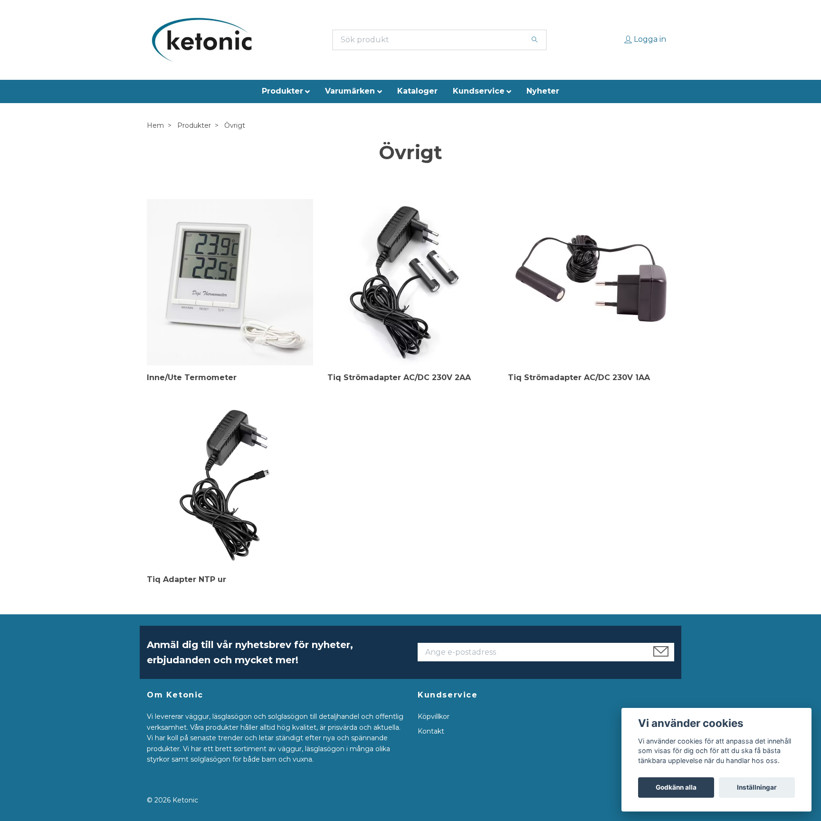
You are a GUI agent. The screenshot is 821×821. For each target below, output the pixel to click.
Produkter (282, 90)
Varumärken (350, 90)
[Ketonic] (201, 40)
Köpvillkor (433, 716)
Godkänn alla (676, 787)
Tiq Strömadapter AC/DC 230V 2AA (399, 377)
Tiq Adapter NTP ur (186, 579)
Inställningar (757, 787)
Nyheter (542, 90)
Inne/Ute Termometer (192, 377)
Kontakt (431, 731)
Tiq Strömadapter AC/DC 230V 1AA (579, 377)
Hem (155, 125)
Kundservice (479, 90)
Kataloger (417, 90)
